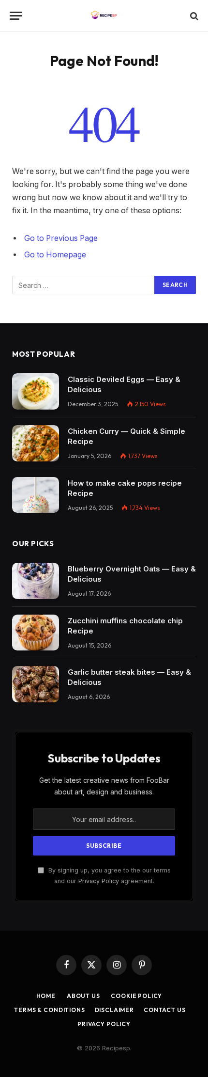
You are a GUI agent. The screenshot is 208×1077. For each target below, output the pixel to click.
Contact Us (164, 1010)
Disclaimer (114, 1010)
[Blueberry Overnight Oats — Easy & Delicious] (35, 581)
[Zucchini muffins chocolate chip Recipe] (35, 633)
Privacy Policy (98, 881)
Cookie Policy (136, 995)
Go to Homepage (55, 254)
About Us (82, 995)
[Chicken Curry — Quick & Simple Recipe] (35, 443)
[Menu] (16, 16)
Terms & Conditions (49, 1010)
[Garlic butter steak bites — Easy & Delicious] (35, 684)
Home (46, 995)
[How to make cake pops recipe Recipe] (35, 495)
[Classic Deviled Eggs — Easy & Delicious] (35, 391)
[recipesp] (104, 16)
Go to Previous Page (61, 238)
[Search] (193, 16)
